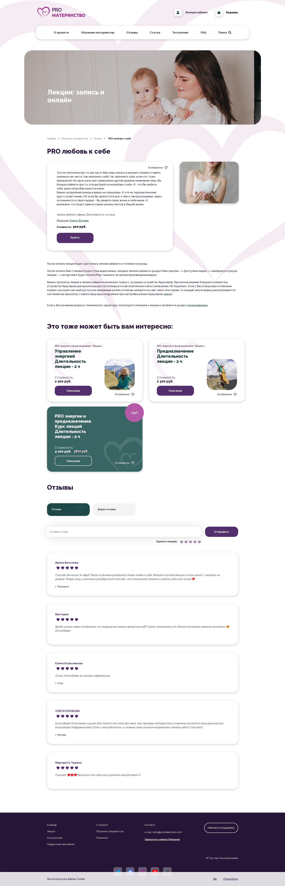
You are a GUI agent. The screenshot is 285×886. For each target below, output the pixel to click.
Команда (52, 825)
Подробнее (230, 879)
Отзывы (132, 32)
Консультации (55, 838)
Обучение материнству (74, 138)
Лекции (97, 138)
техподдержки (197, 305)
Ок (215, 879)
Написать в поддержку (221, 827)
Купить (75, 237)
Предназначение (175, 351)
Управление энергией (68, 354)
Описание (73, 390)
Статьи (155, 32)
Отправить (221, 531)
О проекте (102, 825)
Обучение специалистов (109, 831)
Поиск (224, 32)
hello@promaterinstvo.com (167, 832)
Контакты (150, 825)
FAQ (203, 32)
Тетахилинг (102, 838)
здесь (167, 294)
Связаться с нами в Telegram (162, 839)
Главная (51, 138)
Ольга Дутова (79, 220)
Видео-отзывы (107, 509)
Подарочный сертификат (61, 844)
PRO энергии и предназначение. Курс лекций (73, 421)
